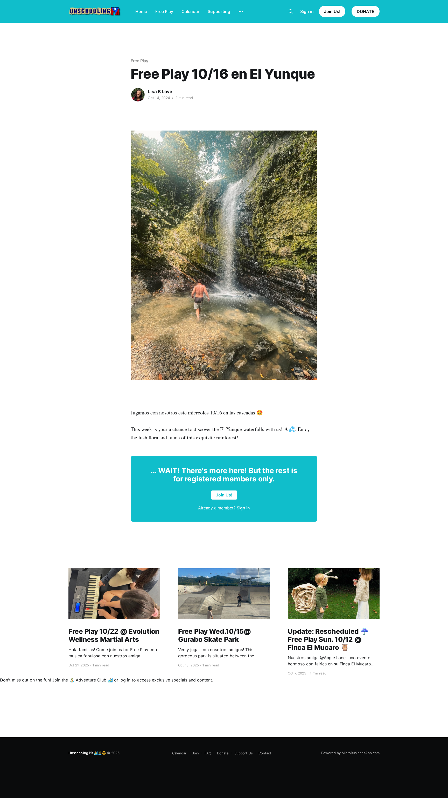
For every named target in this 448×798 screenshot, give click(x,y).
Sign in (307, 11)
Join (195, 753)
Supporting (219, 11)
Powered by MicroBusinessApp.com (350, 753)
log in (125, 680)
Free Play (164, 11)
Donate (223, 753)
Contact (264, 753)
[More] (241, 12)
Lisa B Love (160, 91)
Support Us (243, 753)
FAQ (208, 753)
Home (141, 11)
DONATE (365, 11)
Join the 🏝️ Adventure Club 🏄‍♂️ (82, 680)
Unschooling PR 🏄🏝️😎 (87, 753)
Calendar (190, 11)
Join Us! (332, 11)
